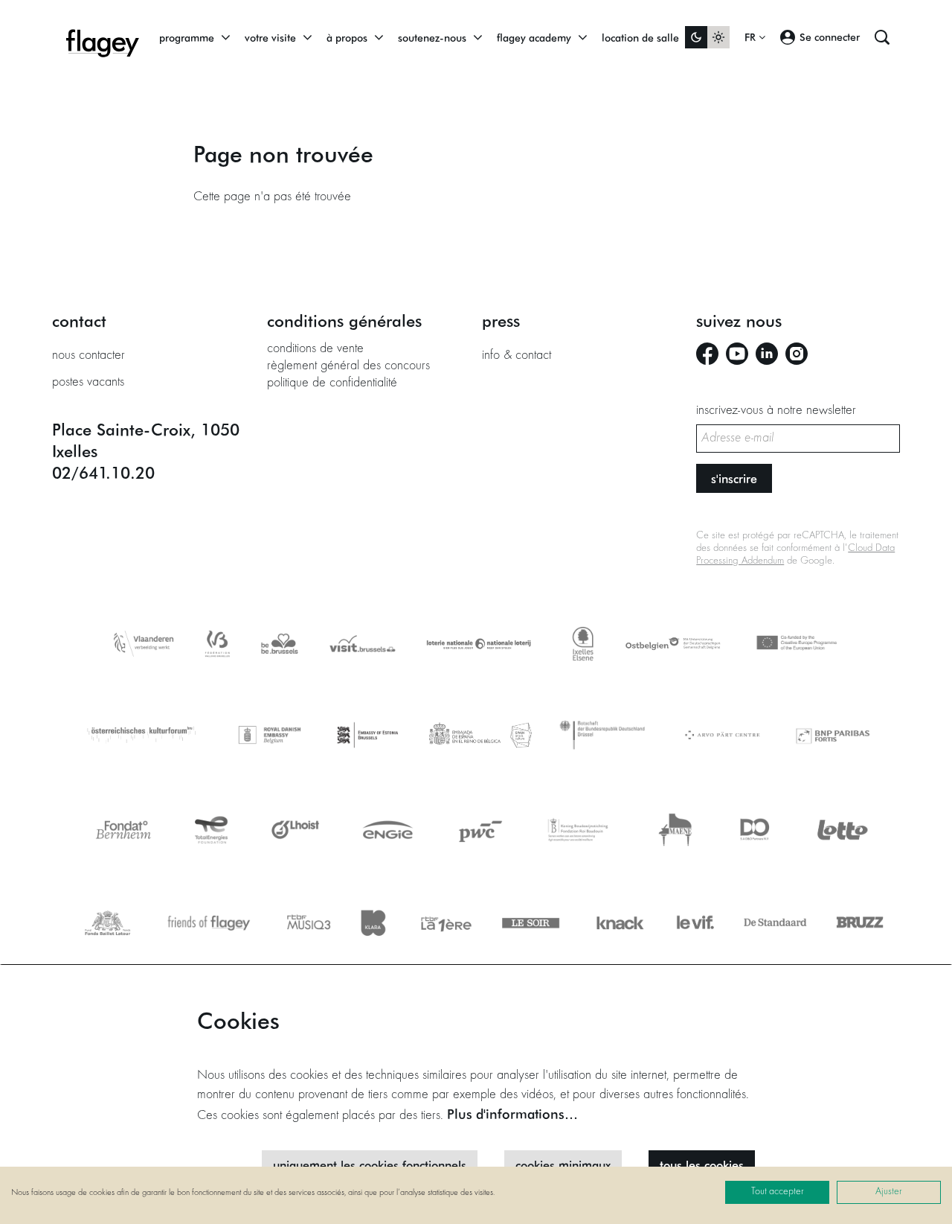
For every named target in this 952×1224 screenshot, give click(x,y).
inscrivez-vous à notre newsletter (776, 411)
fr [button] (751, 37)
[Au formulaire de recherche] (882, 37)
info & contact (516, 356)
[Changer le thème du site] (707, 37)
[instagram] (796, 353)
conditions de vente (315, 349)
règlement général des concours (348, 366)
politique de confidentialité (332, 383)
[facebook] (707, 353)
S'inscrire (734, 478)
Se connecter (830, 37)
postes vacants (88, 382)
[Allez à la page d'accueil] (102, 37)
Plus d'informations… (512, 1114)
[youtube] (737, 353)
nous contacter (88, 356)
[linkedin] (767, 353)
